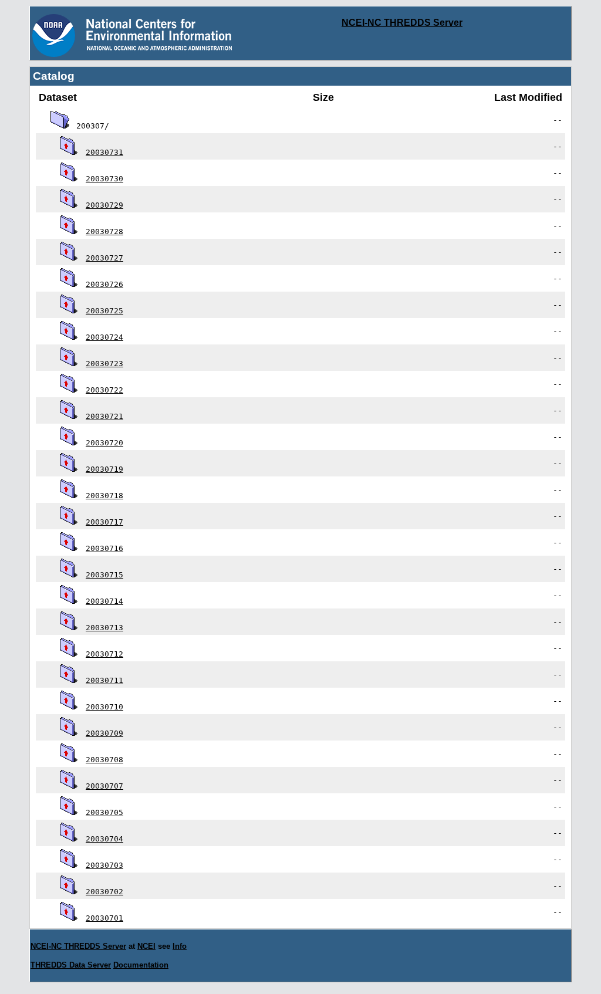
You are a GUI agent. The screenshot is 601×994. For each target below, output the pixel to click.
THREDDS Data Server (71, 965)
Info (180, 946)
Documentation (140, 965)
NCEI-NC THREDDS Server (402, 23)
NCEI (146, 946)
